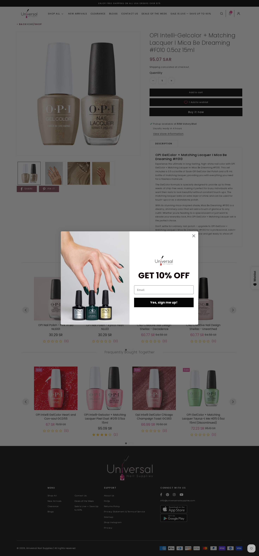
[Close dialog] (194, 236)
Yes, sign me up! (163, 302)
